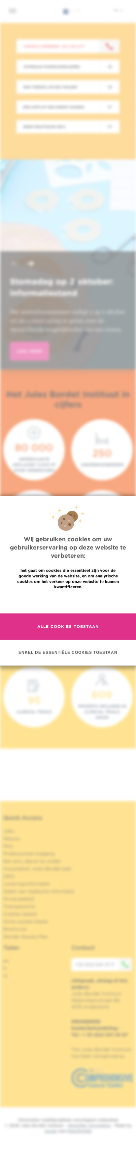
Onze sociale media (25, 921)
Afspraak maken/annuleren (51, 67)
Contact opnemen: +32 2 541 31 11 (54, 46)
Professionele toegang (28, 853)
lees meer (30, 351)
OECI (9, 876)
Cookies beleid (20, 914)
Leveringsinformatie (26, 883)
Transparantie (19, 906)
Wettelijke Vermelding (89, 1125)
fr (5, 968)
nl (116, 10)
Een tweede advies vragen (50, 87)
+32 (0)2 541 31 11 (94, 964)
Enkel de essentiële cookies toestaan (68, 652)
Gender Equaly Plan (25, 936)
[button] (14, 264)
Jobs (8, 831)
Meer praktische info (44, 127)
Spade (51, 1131)
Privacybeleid (18, 899)
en (6, 961)
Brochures (15, 929)
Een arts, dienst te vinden (32, 861)
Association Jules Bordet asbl (37, 868)
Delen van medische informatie (38, 891)
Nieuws (11, 838)
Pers (8, 846)
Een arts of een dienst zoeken (53, 107)
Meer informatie (68, 600)
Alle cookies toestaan (68, 626)
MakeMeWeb (79, 1131)
